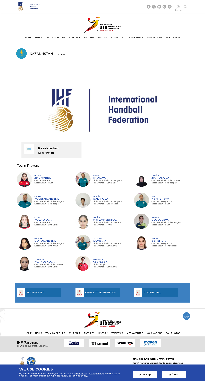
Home (28, 37)
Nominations (154, 37)
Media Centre (135, 37)
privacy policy (96, 373)
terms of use (80, 373)
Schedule (74, 37)
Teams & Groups (55, 37)
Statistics (117, 37)
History (102, 37)
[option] (74, 343)
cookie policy (80, 375)
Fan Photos (173, 37)
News (38, 37)
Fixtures (89, 37)
